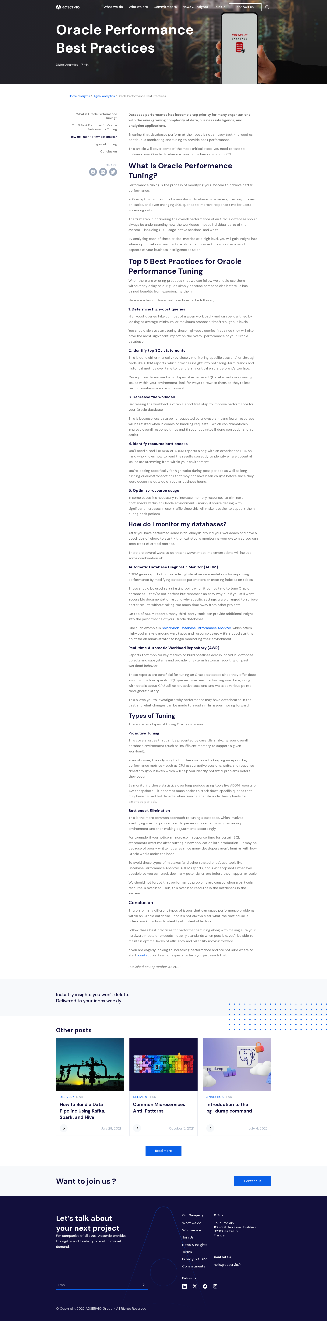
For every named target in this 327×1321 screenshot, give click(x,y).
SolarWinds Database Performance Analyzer (196, 628)
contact (144, 955)
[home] (68, 7)
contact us (245, 7)
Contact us (252, 1181)
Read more (163, 1151)
